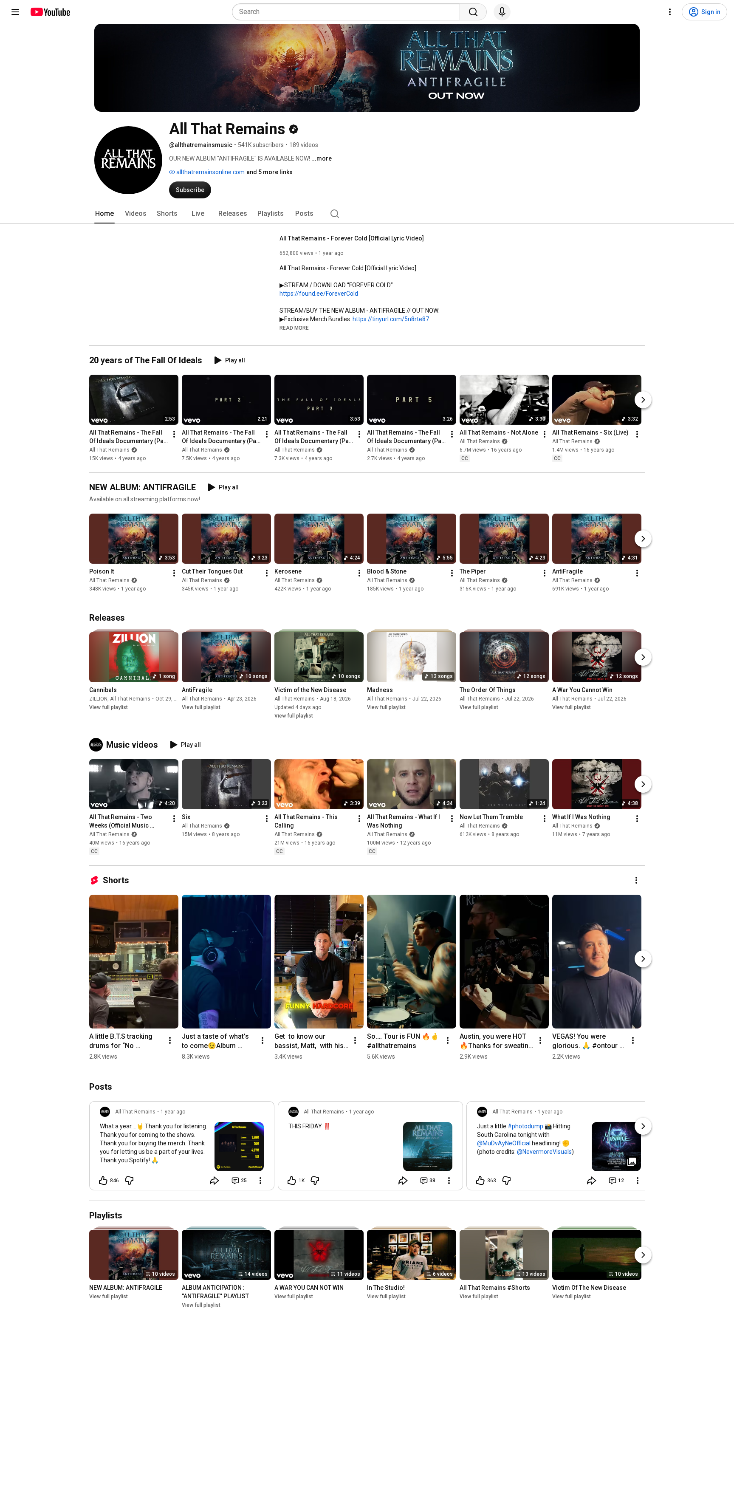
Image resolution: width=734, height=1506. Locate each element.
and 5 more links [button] (269, 172)
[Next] (643, 399)
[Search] (473, 11)
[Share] (214, 1180)
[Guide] (15, 12)
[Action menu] (260, 1180)
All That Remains (109, 450)
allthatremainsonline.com (210, 172)
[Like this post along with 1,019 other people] (292, 1180)
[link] (182, 1148)
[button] (294, 327)
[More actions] (174, 434)
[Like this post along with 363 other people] (480, 1180)
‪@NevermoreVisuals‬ (544, 1151)
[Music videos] (97, 745)
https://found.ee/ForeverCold (318, 293)
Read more (294, 328)
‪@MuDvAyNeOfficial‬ (504, 1143)
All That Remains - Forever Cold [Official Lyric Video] (351, 238)
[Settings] (670, 12)
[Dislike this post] (129, 1180)
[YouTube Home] (50, 12)
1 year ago (173, 1112)
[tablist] (367, 213)
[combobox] (348, 12)
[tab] (104, 213)
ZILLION (98, 699)
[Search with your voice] (502, 11)
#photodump (525, 1126)
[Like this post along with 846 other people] (103, 1180)
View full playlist (108, 707)
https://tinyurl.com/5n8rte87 (391, 319)
